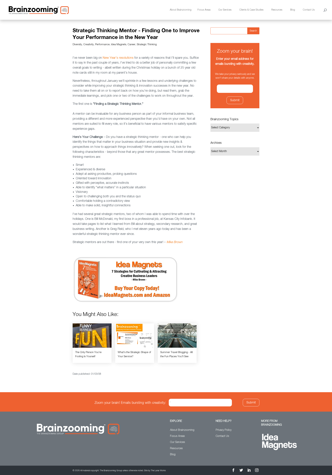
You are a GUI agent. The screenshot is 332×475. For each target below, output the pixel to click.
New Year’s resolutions (118, 57)
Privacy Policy (224, 430)
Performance (102, 44)
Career (131, 44)
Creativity (88, 44)
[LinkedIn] (249, 470)
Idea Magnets (118, 44)
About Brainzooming (180, 10)
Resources (276, 10)
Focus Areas (204, 10)
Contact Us (309, 10)
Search (253, 31)
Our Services (225, 10)
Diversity (77, 44)
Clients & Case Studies (251, 10)
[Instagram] (257, 470)
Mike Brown (174, 242)
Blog (292, 10)
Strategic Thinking (147, 44)
